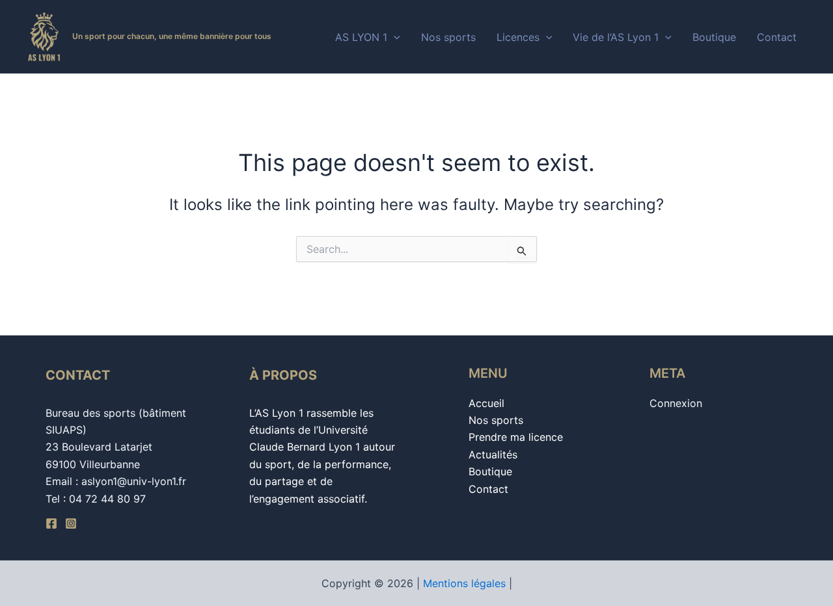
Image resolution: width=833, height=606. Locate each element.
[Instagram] (71, 523)
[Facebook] (51, 523)
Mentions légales (464, 583)
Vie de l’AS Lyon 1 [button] (616, 37)
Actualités (493, 454)
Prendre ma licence (516, 436)
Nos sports (448, 37)
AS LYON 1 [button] (361, 37)
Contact (777, 37)
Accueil (486, 403)
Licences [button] (518, 37)
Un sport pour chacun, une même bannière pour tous (171, 36)
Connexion (675, 403)
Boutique (714, 37)
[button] (393, 37)
